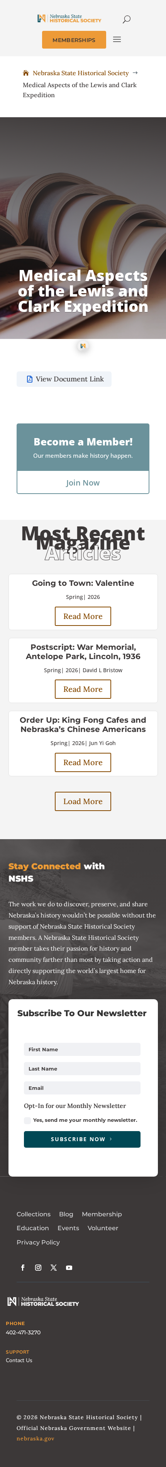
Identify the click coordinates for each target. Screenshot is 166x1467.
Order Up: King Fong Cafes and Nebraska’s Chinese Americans (83, 724)
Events (68, 1228)
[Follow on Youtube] (69, 1267)
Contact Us (19, 1360)
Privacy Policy (38, 1242)
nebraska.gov (35, 1438)
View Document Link (70, 378)
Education (33, 1228)
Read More (83, 616)
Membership (102, 1214)
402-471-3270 (23, 1332)
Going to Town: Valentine (83, 583)
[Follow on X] (53, 1267)
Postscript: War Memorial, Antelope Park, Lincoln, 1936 (83, 651)
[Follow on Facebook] (23, 1267)
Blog (66, 1214)
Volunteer (103, 1228)
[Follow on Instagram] (38, 1267)
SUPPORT (17, 1352)
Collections (34, 1214)
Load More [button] (83, 801)
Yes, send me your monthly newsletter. (85, 1120)
